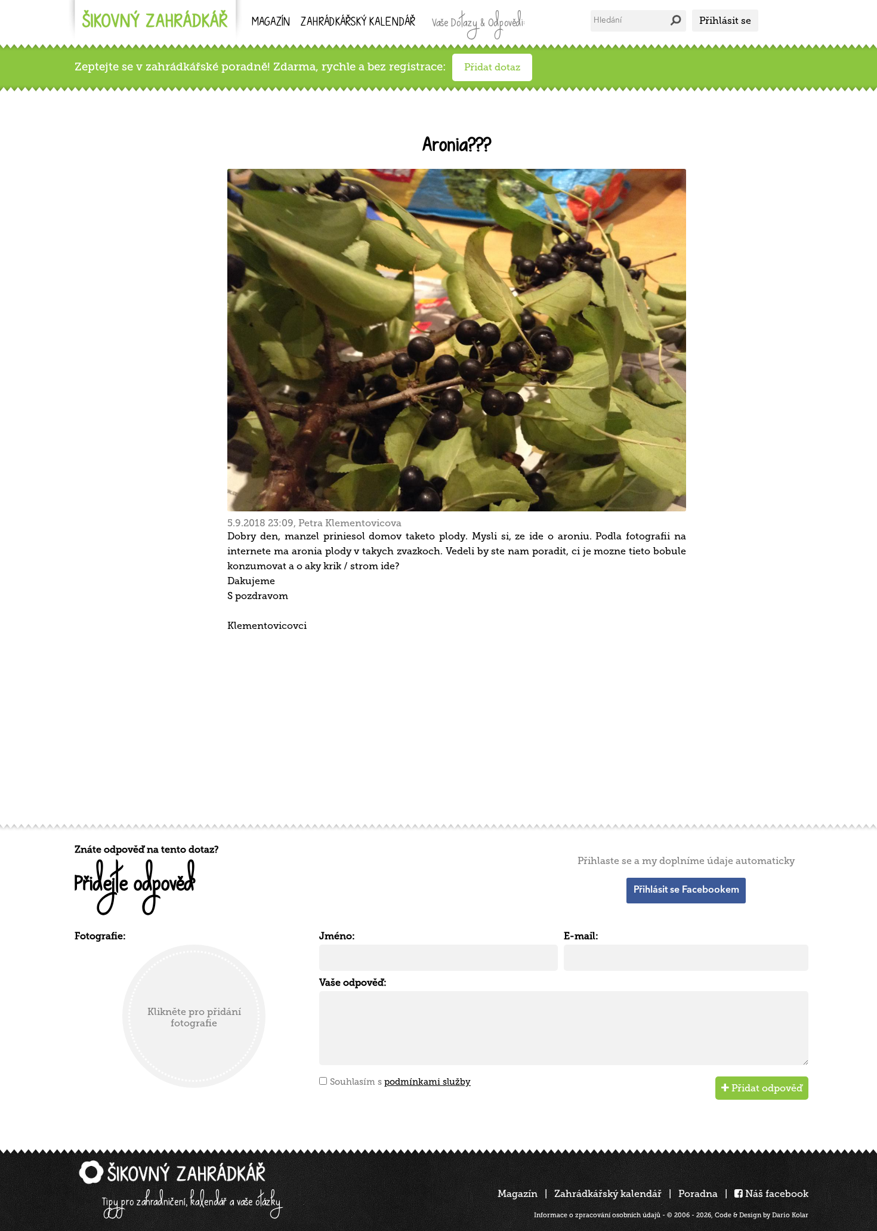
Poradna (698, 1193)
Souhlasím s (400, 1081)
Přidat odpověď (765, 1088)
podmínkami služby (427, 1081)
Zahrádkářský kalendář (608, 1193)
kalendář (358, 23)
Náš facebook (775, 1193)
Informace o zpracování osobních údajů (597, 1215)
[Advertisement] (432, 726)
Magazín (271, 23)
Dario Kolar (790, 1215)
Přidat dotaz (492, 67)
